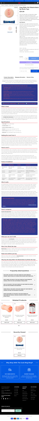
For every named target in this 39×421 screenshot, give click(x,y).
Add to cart (6, 322)
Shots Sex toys (3, 248)
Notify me (19, 355)
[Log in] (35, 3)
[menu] (1, 3)
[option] (9, 16)
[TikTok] (5, 398)
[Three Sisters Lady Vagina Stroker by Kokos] (19, 308)
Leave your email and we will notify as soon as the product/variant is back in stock (29, 68)
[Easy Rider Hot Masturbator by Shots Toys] (19, 341)
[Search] (4, 3)
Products (6, 5)
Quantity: (21, 56)
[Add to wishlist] (2, 303)
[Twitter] (10, 398)
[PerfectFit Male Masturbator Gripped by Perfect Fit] (32, 308)
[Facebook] (1, 398)
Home (2, 5)
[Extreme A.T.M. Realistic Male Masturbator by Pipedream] (7, 308)
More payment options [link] (29, 64)
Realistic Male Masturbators (6, 211)
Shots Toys (24, 48)
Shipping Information (20, 77)
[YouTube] (7, 398)
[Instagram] (3, 398)
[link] (26, 59)
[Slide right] (37, 372)
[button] (1, 15)
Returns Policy (30, 77)
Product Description (9, 77)
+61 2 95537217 (7, 390)
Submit (18, 410)
